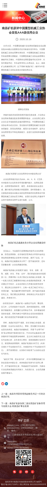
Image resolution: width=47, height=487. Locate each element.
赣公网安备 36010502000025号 (33, 484)
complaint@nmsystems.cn (19, 444)
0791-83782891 (28, 425)
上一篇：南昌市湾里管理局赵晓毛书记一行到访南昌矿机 (23, 395)
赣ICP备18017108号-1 (10, 484)
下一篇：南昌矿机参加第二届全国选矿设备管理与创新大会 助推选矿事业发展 (23, 404)
